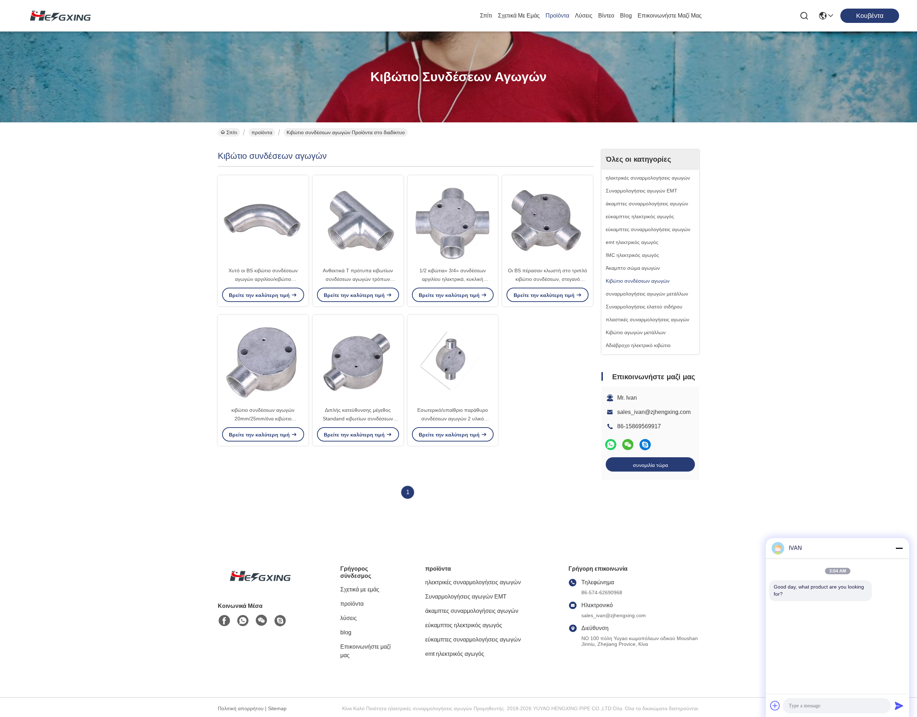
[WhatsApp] (610, 444)
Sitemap (277, 708)
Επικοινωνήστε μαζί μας (670, 16)
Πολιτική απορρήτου (241, 708)
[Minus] (899, 548)
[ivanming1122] (645, 444)
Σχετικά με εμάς (519, 16)
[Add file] (775, 705)
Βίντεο (606, 16)
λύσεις (583, 16)
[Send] (899, 705)
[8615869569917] (242, 620)
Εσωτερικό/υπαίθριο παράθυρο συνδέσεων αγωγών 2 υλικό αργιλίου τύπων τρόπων (452, 418)
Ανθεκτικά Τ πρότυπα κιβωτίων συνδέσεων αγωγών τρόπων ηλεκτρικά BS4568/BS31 (358, 279)
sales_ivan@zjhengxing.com (654, 412)
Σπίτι (486, 16)
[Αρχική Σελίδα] (257, 585)
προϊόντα (557, 16)
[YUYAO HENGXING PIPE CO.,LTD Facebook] (224, 620)
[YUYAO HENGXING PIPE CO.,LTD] (57, 15)
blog (626, 16)
